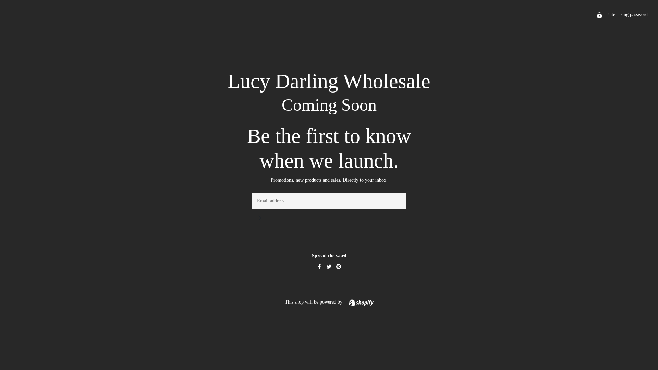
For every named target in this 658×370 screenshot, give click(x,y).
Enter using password (626, 14)
